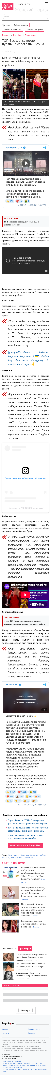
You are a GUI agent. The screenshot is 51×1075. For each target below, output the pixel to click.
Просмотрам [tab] (25, 948)
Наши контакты (7, 1061)
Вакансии (5, 1071)
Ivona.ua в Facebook (8, 1063)
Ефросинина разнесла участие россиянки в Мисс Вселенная (33, 924)
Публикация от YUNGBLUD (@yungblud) (25, 508)
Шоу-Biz (17, 35)
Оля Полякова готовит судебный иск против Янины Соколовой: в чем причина (31, 957)
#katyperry (37, 360)
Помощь (19, 1063)
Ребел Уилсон (17, 857)
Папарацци (30, 35)
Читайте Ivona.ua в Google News (26, 845)
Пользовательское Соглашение (12, 1067)
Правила (27, 1063)
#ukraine (44, 352)
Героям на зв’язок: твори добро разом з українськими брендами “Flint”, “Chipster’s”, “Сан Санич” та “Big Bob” (33, 873)
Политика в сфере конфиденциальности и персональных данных (24, 1069)
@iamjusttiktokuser (19, 352)
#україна (13, 356)
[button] (25, 1010)
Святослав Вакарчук (29, 855)
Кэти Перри (13, 855)
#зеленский (21, 360)
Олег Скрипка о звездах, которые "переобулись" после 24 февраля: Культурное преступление (33, 891)
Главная (5, 35)
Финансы (31, 1033)
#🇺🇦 (36, 356)
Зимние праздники (35, 29)
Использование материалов (36, 1065)
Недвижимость (34, 1029)
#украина (25, 356)
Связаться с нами (37, 1063)
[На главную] (32, 10)
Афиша (5, 1029)
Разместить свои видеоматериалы (14, 1065)
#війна (45, 356)
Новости (24, 899)
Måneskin (29, 857)
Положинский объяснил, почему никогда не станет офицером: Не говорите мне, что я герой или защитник (34, 910)
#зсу (10, 360)
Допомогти (24, 4)
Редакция (18, 1061)
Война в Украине (21, 25)
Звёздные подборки (13, 29)
